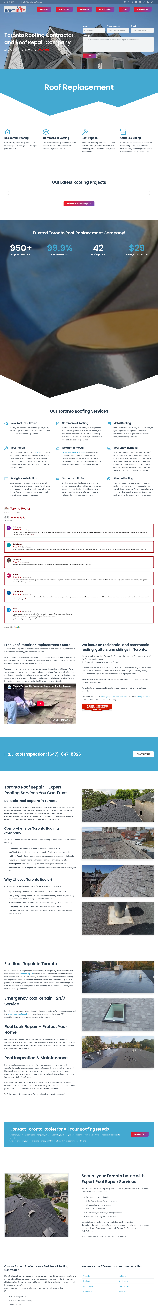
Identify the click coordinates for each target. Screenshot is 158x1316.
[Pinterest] (132, 2)
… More (31, 534)
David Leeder (17, 527)
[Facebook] (125, 2)
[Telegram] (140, 2)
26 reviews (8, 520)
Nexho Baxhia (17, 544)
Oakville (86, 1276)
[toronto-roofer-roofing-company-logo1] (15, 9)
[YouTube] (136, 2)
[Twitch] (152, 2)
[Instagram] (144, 2)
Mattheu (15, 608)
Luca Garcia (17, 559)
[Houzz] (148, 2)
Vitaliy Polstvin (18, 591)
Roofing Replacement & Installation (115, 696)
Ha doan (15, 574)
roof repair (39, 452)
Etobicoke (123, 1276)
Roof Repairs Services (143, 696)
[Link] (21, 141)
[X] (128, 2)
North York (123, 1281)
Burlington (87, 1281)
